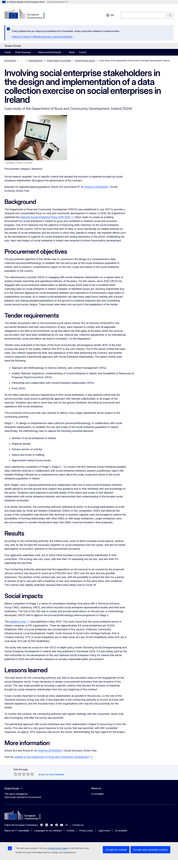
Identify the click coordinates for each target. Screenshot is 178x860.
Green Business (35, 60)
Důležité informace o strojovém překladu (52, 36)
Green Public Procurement (59, 60)
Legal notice (104, 830)
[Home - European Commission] (26, 13)
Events (82, 52)
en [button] (112, 15)
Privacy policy (86, 830)
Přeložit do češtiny (21, 36)
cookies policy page (57, 848)
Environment (10, 60)
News (72, 52)
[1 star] (15, 774)
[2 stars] (17, 774)
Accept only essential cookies (150, 849)
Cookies (70, 830)
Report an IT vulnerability (16, 830)
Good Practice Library (85, 60)
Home (7, 52)
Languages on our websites (48, 830)
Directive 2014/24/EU (96, 186)
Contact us (78, 825)
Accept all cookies (116, 849)
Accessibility (97, 793)
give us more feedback (52, 774)
